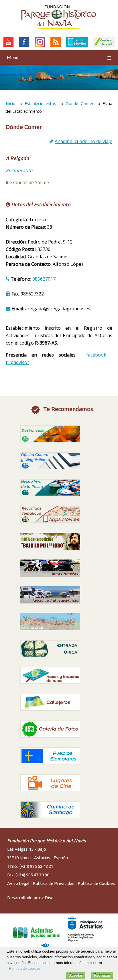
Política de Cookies (96, 883)
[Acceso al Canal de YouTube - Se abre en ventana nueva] (8, 47)
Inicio (10, 103)
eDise (48, 897)
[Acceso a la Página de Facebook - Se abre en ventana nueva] (24, 47)
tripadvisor (17, 362)
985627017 (44, 279)
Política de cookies (25, 968)
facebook (96, 355)
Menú (59, 58)
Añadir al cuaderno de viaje (83, 141)
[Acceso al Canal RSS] (55, 47)
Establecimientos (40, 103)
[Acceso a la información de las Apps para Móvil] (77, 47)
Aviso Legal (18, 883)
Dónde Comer (79, 103)
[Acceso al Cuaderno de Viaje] (104, 47)
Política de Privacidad (53, 883)
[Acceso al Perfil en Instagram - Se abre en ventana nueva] (40, 47)
